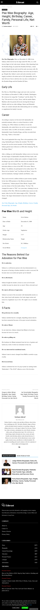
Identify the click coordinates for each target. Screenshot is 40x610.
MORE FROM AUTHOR (23, 456)
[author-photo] (20, 414)
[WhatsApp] (16, 30)
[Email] (29, 30)
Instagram (24, 247)
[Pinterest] (12, 30)
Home (3, 7)
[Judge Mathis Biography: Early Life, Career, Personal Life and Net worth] (6, 463)
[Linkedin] (21, 30)
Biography (9, 7)
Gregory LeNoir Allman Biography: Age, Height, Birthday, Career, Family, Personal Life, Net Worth (9, 395)
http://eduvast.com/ (20, 419)
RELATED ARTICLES (9, 456)
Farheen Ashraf (7, 26)
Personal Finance (6, 570)
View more (29, 604)
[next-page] (6, 488)
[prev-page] (3, 488)
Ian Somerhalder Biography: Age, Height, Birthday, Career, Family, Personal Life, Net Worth (29, 395)
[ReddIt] (25, 30)
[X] (8, 30)
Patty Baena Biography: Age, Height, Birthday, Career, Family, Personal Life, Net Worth (25, 481)
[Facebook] (4, 30)
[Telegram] (34, 30)
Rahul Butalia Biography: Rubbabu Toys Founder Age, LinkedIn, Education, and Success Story (24, 472)
